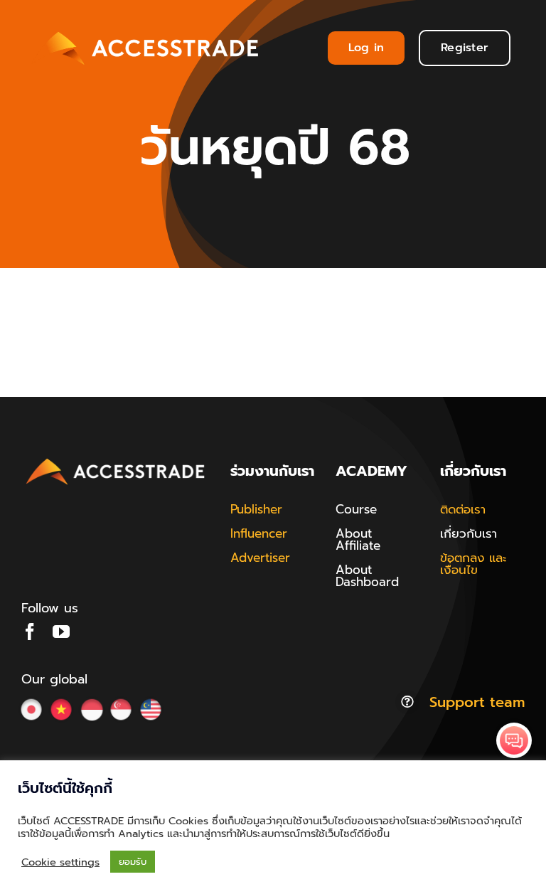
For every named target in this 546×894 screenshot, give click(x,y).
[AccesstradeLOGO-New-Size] (115, 459)
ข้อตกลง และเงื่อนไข (473, 563)
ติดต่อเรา (463, 509)
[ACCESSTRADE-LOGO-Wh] (147, 29)
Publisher (256, 509)
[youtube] (61, 631)
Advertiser (260, 557)
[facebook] (29, 631)
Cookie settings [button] (60, 862)
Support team (477, 702)
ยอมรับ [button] (132, 861)
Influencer (258, 533)
